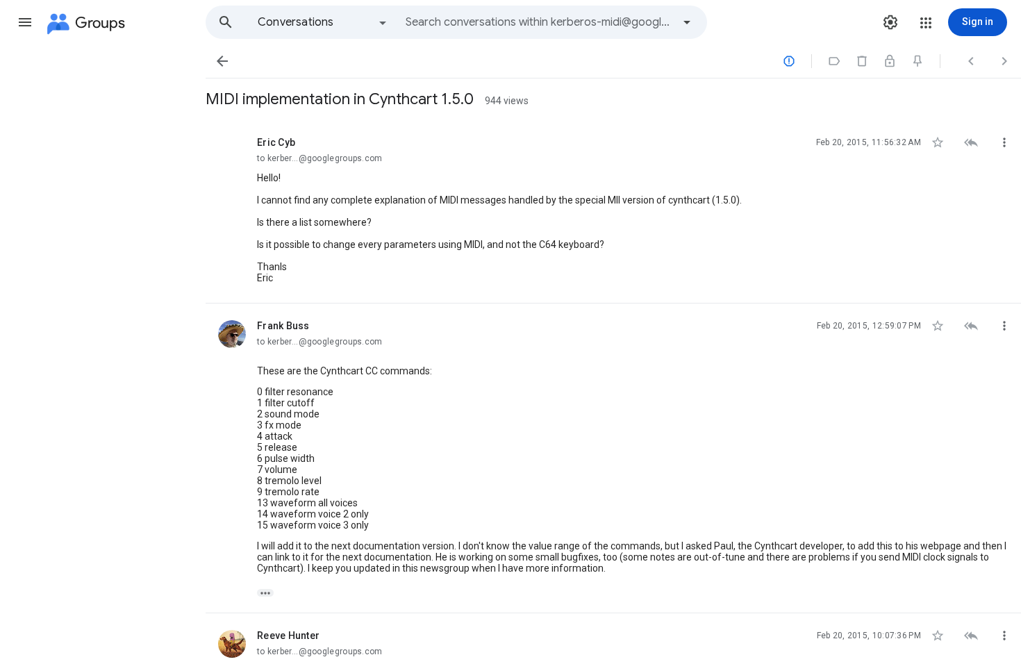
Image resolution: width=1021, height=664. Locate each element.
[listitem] (613, 212)
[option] (323, 22)
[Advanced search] (686, 22)
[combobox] (539, 22)
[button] (25, 22)
